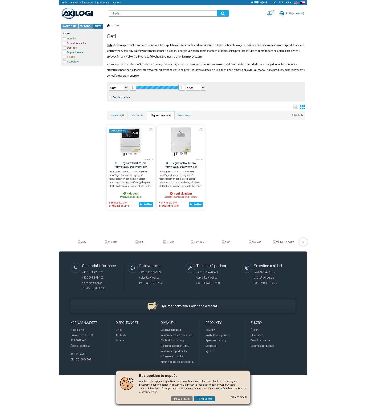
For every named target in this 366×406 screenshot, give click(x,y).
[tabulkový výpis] (295, 108)
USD (274, 2)
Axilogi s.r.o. (83, 13)
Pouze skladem (121, 97)
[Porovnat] (151, 129)
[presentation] (303, 242)
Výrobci (85, 26)
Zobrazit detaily (238, 397)
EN (295, 3)
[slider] (133, 87)
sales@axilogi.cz (92, 282)
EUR (281, 2)
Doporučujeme (118, 130)
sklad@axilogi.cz (264, 277)
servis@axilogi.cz (206, 277)
